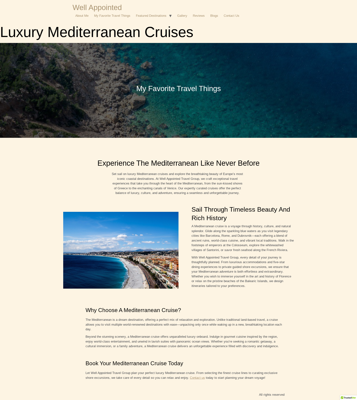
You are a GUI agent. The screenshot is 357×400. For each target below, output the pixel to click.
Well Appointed (97, 7)
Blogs (214, 15)
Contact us (197, 378)
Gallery (182, 15)
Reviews (199, 15)
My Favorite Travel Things (112, 15)
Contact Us (231, 15)
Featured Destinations (151, 15)
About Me (82, 15)
